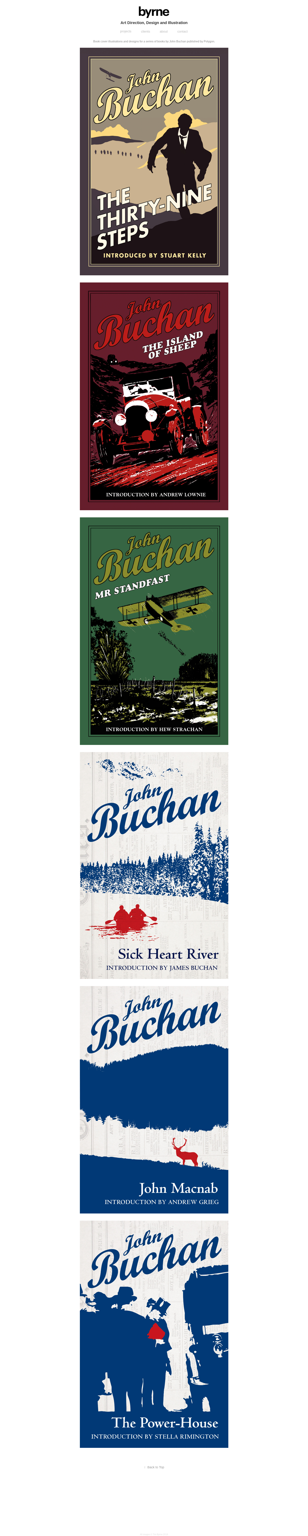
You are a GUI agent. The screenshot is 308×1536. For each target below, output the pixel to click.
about (164, 31)
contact (182, 31)
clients (145, 31)
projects (125, 31)
